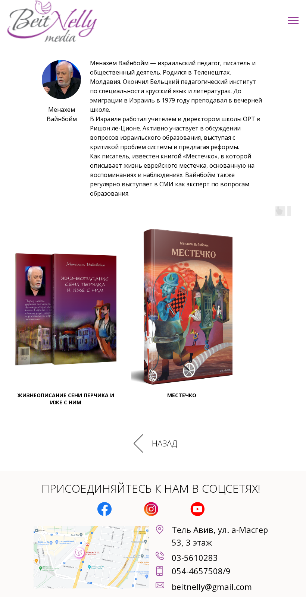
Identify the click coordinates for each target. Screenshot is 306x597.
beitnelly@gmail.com (212, 586)
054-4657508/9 (201, 571)
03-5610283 (195, 557)
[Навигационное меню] (293, 21)
